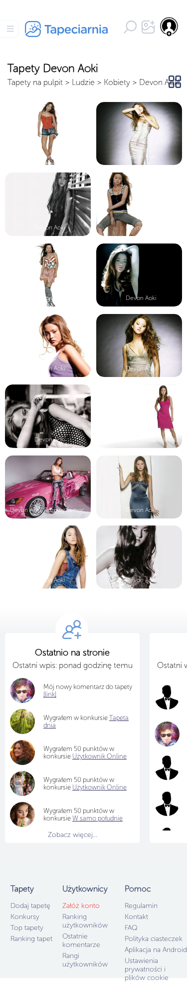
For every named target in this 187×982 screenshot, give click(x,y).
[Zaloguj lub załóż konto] (170, 26)
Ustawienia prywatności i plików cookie (147, 969)
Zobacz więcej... (72, 834)
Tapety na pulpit (35, 82)
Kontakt (136, 916)
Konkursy (24, 916)
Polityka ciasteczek (154, 938)
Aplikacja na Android (156, 950)
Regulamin (141, 906)
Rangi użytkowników (85, 960)
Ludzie (83, 82)
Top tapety (26, 928)
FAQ (131, 928)
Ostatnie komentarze (81, 940)
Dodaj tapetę (30, 906)
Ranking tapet (31, 938)
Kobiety (117, 82)
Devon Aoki (159, 82)
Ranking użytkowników (85, 921)
